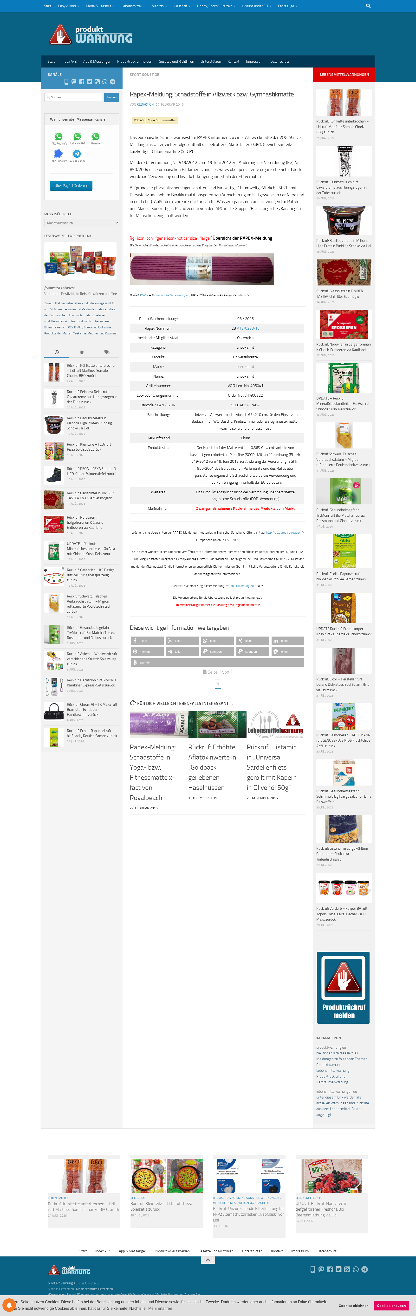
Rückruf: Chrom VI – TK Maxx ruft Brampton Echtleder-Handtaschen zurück (92, 709)
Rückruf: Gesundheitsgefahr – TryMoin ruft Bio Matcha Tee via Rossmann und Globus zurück (91, 632)
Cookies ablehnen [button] (354, 1306)
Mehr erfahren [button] (160, 1308)
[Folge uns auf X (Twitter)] (89, 82)
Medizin (158, 6)
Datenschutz (279, 61)
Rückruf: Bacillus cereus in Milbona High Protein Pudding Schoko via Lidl (89, 423)
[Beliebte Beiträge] (81, 352)
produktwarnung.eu (241, 586)
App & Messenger (96, 61)
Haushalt (180, 6)
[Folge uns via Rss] (97, 82)
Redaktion (145, 104)
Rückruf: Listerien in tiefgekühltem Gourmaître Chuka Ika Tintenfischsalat (342, 854)
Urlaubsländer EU (255, 6)
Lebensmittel (132, 6)
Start (47, 6)
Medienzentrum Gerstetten (94, 1289)
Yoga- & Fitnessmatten (162, 120)
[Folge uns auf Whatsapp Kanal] (105, 82)
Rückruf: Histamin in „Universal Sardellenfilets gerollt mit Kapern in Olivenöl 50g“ (272, 767)
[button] (147, 641)
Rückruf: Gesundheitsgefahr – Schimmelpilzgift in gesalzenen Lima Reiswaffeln (343, 796)
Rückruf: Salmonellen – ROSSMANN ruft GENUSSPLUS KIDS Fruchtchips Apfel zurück (343, 740)
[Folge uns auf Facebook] (81, 82)
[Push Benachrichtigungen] (9, 1305)
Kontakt (233, 61)
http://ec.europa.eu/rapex (283, 532)
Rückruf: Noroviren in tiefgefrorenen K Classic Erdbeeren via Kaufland (85, 522)
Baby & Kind (67, 6)
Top (322, 1198)
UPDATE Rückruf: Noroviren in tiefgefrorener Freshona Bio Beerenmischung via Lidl (321, 1209)
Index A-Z (69, 61)
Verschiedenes (224, 1203)
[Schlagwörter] (106, 352)
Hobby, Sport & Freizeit (214, 6)
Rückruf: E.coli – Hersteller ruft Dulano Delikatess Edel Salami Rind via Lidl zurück (343, 684)
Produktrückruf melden (134, 61)
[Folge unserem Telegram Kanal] (112, 82)
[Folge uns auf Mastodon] (74, 82)
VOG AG (138, 120)
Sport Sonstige (144, 74)
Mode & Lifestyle (98, 6)
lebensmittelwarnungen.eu (336, 1091)
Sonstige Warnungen (263, 1198)
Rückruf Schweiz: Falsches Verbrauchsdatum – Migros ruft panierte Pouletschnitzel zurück (343, 459)
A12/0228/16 (248, 328)
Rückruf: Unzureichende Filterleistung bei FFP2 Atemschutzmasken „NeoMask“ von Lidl (249, 1214)
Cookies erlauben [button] (391, 1306)
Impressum (255, 61)
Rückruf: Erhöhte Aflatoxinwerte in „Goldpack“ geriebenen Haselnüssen (212, 767)
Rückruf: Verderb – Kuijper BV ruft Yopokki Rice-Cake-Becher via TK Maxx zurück (341, 914)
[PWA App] (66, 82)
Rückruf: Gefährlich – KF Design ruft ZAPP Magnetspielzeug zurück (91, 575)
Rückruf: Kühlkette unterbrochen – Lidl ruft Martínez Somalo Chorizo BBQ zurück (91, 370)
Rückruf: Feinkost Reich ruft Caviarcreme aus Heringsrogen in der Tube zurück (92, 397)
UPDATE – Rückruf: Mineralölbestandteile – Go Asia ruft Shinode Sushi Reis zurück (91, 549)
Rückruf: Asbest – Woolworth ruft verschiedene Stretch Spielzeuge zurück (92, 659)
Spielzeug (137, 1198)
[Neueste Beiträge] (56, 352)
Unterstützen (211, 61)
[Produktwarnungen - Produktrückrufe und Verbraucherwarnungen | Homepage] (90, 34)
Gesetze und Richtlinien (176, 61)
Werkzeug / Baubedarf (255, 1203)
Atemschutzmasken (228, 1198)
